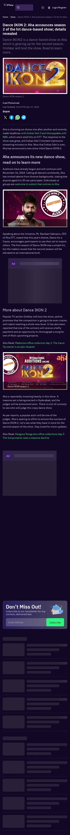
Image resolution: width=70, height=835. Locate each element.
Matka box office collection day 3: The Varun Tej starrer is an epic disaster (34, 344)
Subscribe (55, 622)
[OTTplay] (8, 7)
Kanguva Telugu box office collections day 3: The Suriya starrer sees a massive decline (34, 435)
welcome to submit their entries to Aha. (37, 184)
